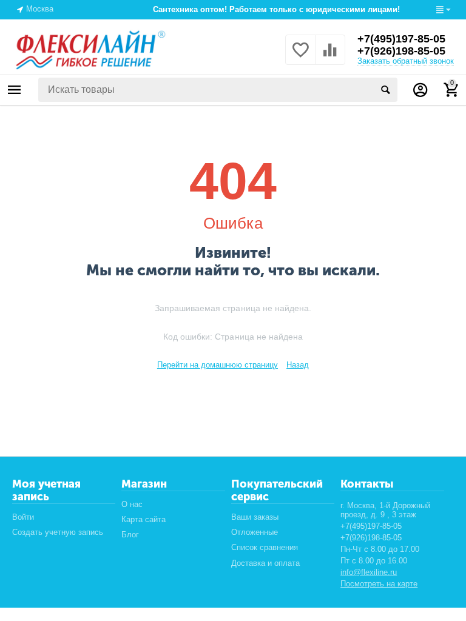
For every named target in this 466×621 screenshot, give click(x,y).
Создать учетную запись (57, 532)
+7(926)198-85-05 (401, 51)
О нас (132, 504)
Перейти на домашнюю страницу (217, 364)
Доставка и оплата (265, 563)
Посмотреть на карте (378, 583)
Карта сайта (143, 519)
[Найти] (385, 90)
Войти (23, 517)
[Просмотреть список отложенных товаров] (300, 56)
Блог (130, 534)
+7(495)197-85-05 (401, 39)
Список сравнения (264, 547)
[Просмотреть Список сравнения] (330, 56)
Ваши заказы (255, 517)
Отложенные (254, 532)
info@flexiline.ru (368, 572)
